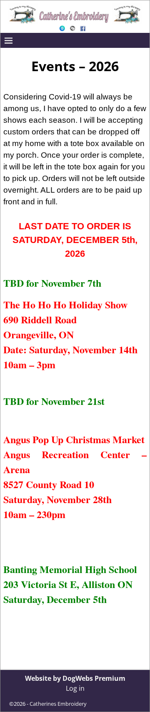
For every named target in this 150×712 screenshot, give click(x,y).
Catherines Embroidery (58, 703)
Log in (75, 688)
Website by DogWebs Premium (75, 678)
